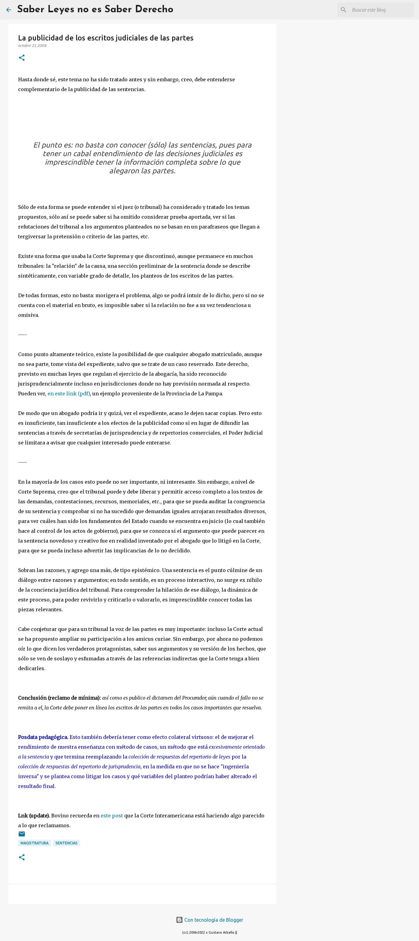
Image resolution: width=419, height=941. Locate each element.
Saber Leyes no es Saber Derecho (95, 10)
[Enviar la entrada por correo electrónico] (21, 836)
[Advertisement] (307, 123)
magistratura (34, 843)
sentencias (67, 843)
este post (112, 815)
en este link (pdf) (69, 393)
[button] (21, 58)
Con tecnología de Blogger (213, 920)
